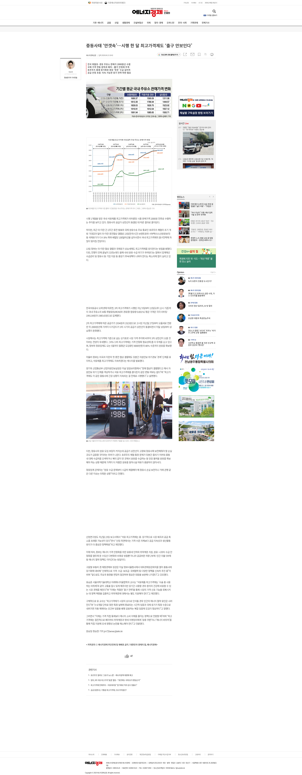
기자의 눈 (193, 340)
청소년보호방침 (183, 754)
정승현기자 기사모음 (70, 77)
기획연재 (194, 22)
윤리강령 (129, 754)
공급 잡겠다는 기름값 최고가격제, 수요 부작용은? (109, 690)
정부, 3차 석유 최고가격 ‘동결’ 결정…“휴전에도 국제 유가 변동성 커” (116, 680)
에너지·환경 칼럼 (196, 278)
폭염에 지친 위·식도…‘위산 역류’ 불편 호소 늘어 (195, 260)
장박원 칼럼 (194, 303)
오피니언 (170, 22)
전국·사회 (182, 22)
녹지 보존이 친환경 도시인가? (200, 281)
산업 (116, 22)
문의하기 (210, 754)
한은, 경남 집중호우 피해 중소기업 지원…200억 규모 (197, 157)
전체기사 (205, 22)
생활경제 (126, 22)
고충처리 (198, 754)
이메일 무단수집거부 (164, 754)
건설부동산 (138, 22)
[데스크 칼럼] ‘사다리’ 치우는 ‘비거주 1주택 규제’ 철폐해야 (202, 331)
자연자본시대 (97, 2)
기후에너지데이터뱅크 (116, 2)
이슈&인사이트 (195, 315)
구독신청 (186, 3)
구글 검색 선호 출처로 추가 (169, 54)
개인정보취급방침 (145, 754)
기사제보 (193, 3)
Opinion (180, 272)
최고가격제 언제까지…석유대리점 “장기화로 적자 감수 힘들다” (114, 685)
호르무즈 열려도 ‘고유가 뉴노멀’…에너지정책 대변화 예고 (112, 675)
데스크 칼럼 (194, 327)
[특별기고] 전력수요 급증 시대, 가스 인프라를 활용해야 (201, 294)
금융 (109, 22)
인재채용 (104, 754)
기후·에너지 (98, 22)
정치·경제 (158, 22)
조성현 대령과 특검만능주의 (199, 318)
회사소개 (91, 754)
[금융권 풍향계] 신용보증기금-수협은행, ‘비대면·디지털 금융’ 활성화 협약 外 (198, 128)
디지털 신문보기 (212, 15)
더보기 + (213, 272)
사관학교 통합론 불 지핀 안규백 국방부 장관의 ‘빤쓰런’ (201, 344)
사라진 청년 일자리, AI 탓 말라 (200, 306)
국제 (149, 22)
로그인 (200, 3)
